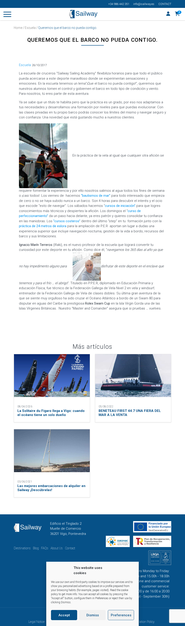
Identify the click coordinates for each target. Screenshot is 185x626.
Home (18, 28)
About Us (57, 548)
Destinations (22, 548)
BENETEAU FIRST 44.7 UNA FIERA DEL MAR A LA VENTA (130, 413)
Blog (36, 548)
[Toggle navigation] (7, 15)
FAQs (44, 548)
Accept (64, 615)
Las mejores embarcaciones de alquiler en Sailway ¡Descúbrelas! (51, 488)
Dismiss (92, 615)
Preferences (121, 615)
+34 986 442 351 (118, 4)
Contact (164, 4)
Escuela (30, 28)
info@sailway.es (143, 4)
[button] (177, 14)
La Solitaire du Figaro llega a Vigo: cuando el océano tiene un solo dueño (51, 413)
